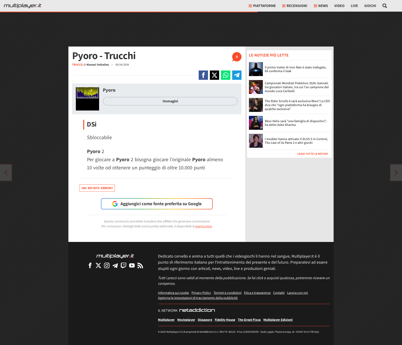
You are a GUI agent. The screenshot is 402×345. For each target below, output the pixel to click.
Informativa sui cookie (173, 292)
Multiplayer (166, 319)
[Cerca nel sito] (384, 6)
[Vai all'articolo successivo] (6, 172)
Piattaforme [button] (264, 5)
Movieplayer (186, 319)
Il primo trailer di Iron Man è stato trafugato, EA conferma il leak (296, 69)
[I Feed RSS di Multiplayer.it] (140, 265)
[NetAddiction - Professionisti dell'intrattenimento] (197, 310)
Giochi (370, 5)
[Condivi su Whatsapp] (225, 75)
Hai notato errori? (97, 188)
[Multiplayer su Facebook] (90, 265)
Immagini (170, 101)
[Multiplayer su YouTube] (132, 265)
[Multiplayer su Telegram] (115, 265)
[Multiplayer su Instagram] (107, 265)
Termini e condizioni (227, 292)
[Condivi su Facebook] (203, 75)
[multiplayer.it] (115, 255)
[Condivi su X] (214, 75)
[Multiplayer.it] (22, 5)
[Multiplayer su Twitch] (123, 265)
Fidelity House (225, 319)
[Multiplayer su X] (98, 265)
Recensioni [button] (297, 5)
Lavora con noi (297, 292)
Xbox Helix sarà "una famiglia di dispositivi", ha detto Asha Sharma (296, 123)
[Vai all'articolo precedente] (396, 172)
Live (354, 5)
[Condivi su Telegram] (236, 75)
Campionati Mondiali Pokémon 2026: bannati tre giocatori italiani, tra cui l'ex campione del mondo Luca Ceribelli (297, 87)
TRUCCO (77, 65)
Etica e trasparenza (257, 292)
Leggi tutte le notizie (312, 153)
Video (339, 5)
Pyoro (109, 90)
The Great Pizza (249, 319)
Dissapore (205, 319)
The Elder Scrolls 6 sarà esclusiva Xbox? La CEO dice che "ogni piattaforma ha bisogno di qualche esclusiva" (297, 105)
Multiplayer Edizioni (278, 319)
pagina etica (203, 226)
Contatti (279, 292)
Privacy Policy (201, 292)
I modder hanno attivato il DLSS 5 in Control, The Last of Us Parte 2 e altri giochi (296, 141)
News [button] (323, 5)
